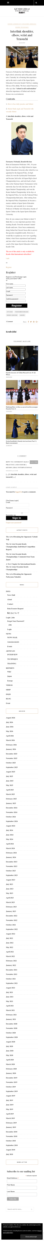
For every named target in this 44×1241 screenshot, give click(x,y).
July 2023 (9, 884)
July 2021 (9, 992)
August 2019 (10, 1095)
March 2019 (10, 1118)
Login (9, 629)
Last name (9, 287)
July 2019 (9, 1100)
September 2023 (12, 875)
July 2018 (9, 1154)
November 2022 (11, 920)
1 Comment (9, 321)
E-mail (8, 291)
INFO (8, 591)
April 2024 (10, 843)
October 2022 (11, 924)
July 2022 (9, 938)
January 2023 (11, 911)
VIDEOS (9, 685)
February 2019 (11, 1122)
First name (9, 284)
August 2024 (10, 825)
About (9, 599)
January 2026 (11, 749)
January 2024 (11, 857)
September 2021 (12, 983)
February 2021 (11, 1014)
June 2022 (9, 942)
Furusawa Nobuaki (21, 311)
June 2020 (9, 1050)
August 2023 (10, 879)
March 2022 (10, 956)
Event (8, 703)
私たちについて (13, 613)
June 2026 (9, 726)
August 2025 (10, 771)
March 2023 (10, 902)
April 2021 (10, 1005)
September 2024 (12, 821)
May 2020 (9, 1055)
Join (10, 624)
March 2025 (10, 794)
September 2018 (12, 1145)
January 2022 (11, 965)
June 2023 (9, 888)
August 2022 (10, 933)
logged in (18, 492)
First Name (11, 1185)
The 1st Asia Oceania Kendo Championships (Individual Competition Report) (20, 547)
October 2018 (11, 1140)
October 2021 (11, 978)
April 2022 (10, 951)
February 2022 (11, 960)
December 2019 (11, 1077)
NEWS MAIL (12, 637)
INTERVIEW (12, 654)
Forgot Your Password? (15, 621)
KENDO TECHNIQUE (22, 27)
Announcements (13, 642)
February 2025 (11, 798)
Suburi (22, 315)
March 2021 (10, 1010)
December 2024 (11, 807)
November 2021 (11, 974)
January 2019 (11, 1127)
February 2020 (11, 1068)
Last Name (11, 1191)
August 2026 (10, 717)
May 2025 (9, 785)
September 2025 (12, 767)
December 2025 (11, 753)
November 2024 (11, 812)
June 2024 (9, 834)
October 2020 (11, 1032)
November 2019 (11, 1082)
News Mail (11, 595)
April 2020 (10, 1059)
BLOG (8, 698)
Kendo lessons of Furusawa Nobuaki (22, 24)
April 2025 (10, 789)
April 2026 (10, 735)
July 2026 (9, 722)
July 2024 (9, 830)
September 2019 (12, 1091)
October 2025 (11, 762)
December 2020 (11, 1023)
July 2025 (9, 776)
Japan (9, 676)
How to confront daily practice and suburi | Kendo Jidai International (19, 464)
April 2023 (10, 897)
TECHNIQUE (12, 659)
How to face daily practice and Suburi (20, 104)
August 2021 (10, 987)
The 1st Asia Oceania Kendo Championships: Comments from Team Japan (20, 557)
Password (9, 295)
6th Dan (10, 311)
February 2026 (11, 744)
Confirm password (12, 299)
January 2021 (11, 1019)
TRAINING (11, 663)
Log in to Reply (33, 462)
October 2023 (11, 870)
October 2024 (11, 816)
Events (9, 646)
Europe (10, 680)
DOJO (8, 694)
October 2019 (11, 1086)
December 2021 (11, 969)
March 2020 (10, 1064)
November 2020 (11, 1028)
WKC (9, 671)
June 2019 (9, 1104)
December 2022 (11, 915)
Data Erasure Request (15, 608)
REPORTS (10, 668)
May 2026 (9, 731)
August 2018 (10, 1149)
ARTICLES (10, 651)
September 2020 (12, 1037)
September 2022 (12, 929)
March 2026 (10, 740)
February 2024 (11, 852)
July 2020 (9, 1046)
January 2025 (11, 803)
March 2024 (10, 848)
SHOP (8, 689)
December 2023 (11, 861)
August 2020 (10, 1041)
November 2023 (11, 866)
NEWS (8, 633)
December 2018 (11, 1131)
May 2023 (9, 893)
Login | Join (10, 617)
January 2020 (11, 1073)
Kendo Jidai (11, 331)
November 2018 (11, 1136)
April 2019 (10, 1113)
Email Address (13, 1178)
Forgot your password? (13, 523)
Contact (10, 604)
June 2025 (9, 780)
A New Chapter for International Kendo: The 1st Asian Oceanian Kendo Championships (21, 567)
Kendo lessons (12, 315)
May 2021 (9, 1001)
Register (17, 305)
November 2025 (11, 758)
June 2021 (9, 996)
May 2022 (9, 947)
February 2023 (11, 906)
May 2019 (9, 1109)
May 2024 (9, 839)
